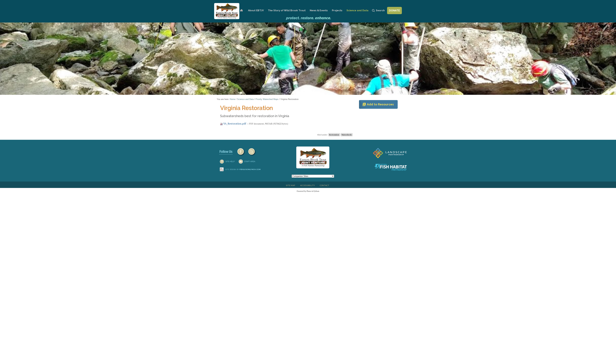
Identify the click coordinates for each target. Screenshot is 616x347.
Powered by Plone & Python (308, 191)
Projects (337, 10)
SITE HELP (230, 161)
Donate (394, 10)
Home (241, 10)
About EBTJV (256, 10)
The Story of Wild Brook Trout (287, 10)
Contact (324, 185)
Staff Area (249, 161)
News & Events (319, 10)
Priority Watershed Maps (267, 99)
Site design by (243, 169)
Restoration (334, 134)
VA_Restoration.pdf (235, 123)
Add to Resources (378, 104)
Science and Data (357, 10)
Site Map (290, 185)
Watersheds (347, 134)
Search (380, 10)
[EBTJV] (226, 11)
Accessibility (307, 185)
